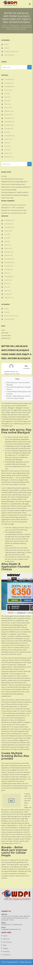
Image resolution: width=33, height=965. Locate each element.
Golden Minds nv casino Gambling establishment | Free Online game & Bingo (16, 188)
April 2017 (7, 150)
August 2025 (8, 90)
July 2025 (7, 93)
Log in (3, 330)
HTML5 (6, 44)
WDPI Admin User (12, 371)
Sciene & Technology (11, 51)
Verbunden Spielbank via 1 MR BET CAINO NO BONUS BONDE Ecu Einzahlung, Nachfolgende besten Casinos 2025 (14, 195)
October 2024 (8, 125)
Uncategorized (14, 25)
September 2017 (9, 136)
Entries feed (4, 333)
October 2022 (8, 128)
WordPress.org (5, 338)
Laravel (7, 48)
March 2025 (8, 107)
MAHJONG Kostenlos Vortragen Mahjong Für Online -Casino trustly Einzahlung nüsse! (14, 183)
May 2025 (7, 100)
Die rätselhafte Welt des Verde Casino (12, 179)
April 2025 (7, 104)
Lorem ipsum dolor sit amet (18, 210)
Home (4, 25)
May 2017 (7, 146)
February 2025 (9, 111)
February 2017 (9, 157)
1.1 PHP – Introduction (17, 207)
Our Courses (7, 942)
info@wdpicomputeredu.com (11, 929)
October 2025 (8, 83)
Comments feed (6, 335)
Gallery (5, 948)
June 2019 (7, 132)
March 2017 (8, 153)
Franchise (6, 951)
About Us (6, 939)
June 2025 (7, 97)
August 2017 (8, 139)
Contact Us (6, 955)
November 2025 (9, 79)
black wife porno (7, 473)
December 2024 (9, 118)
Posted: (12, 374)
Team (5, 945)
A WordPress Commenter (8, 205)
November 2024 (9, 121)
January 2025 (8, 114)
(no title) (3, 176)
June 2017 (7, 143)
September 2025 (9, 86)
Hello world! (22, 205)
